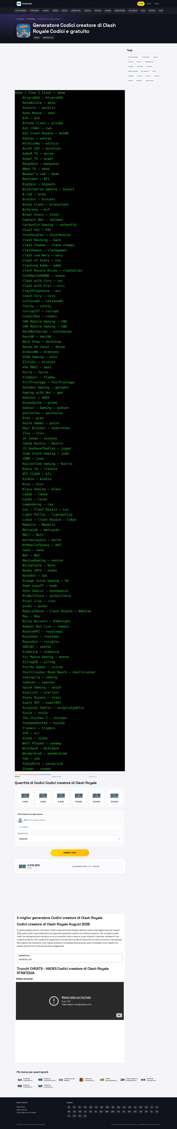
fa (118, 1112)
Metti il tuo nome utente (34, 820)
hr (130, 1107)
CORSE (55, 11)
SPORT (64, 11)
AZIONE (108, 11)
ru (135, 1112)
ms (107, 1112)
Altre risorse (22, 1110)
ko (101, 1112)
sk (146, 1112)
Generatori (21, 1107)
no (112, 1112)
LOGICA (46, 11)
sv (157, 1112)
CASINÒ (152, 11)
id (91, 1112)
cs (135, 1107)
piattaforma (23, 833)
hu (80, 1112)
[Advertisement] (70, 65)
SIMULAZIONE (120, 11)
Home (141, 4)
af (96, 1107)
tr (80, 1116)
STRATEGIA (34, 11)
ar (102, 1107)
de (85, 1107)
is (85, 1112)
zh (124, 1107)
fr (80, 1107)
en (91, 1107)
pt (74, 1107)
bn (107, 1107)
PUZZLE (162, 11)
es (69, 1107)
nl (146, 1107)
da (141, 1107)
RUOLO (148, 76)
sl (151, 1112)
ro (129, 1112)
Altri (149, 4)
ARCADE (98, 11)
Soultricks (20, 19)
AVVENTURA (76, 11)
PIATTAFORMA (21, 11)
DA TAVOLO (133, 11)
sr (141, 1112)
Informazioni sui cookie (26, 1112)
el (157, 1107)
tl (69, 1116)
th (74, 1116)
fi (152, 1107)
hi (74, 1112)
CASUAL (88, 11)
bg (118, 1107)
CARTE (130, 81)
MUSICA (139, 81)
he (69, 1112)
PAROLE (157, 76)
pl (124, 1112)
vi (85, 1116)
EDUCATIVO (150, 81)
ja (96, 1112)
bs (113, 1107)
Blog (157, 4)
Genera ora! (69, 852)
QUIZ (143, 11)
